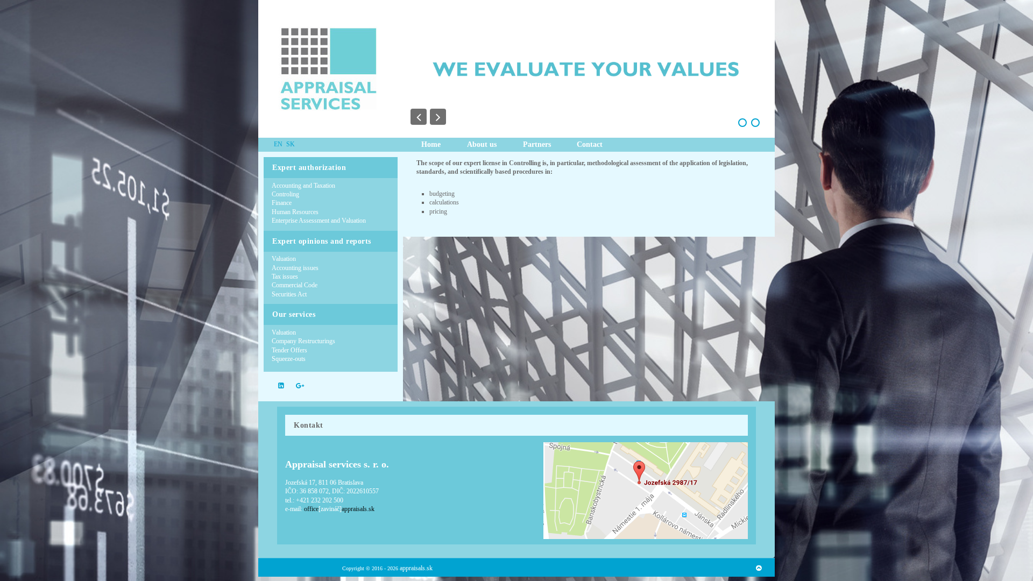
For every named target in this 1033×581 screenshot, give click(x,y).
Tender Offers (289, 350)
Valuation (284, 259)
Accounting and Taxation (303, 185)
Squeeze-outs (289, 359)
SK (290, 144)
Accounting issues (295, 268)
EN (279, 144)
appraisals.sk (416, 568)
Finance (282, 203)
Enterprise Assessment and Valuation (319, 220)
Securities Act (289, 294)
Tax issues (285, 276)
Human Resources (295, 212)
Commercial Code (294, 285)
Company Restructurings (303, 341)
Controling (285, 194)
